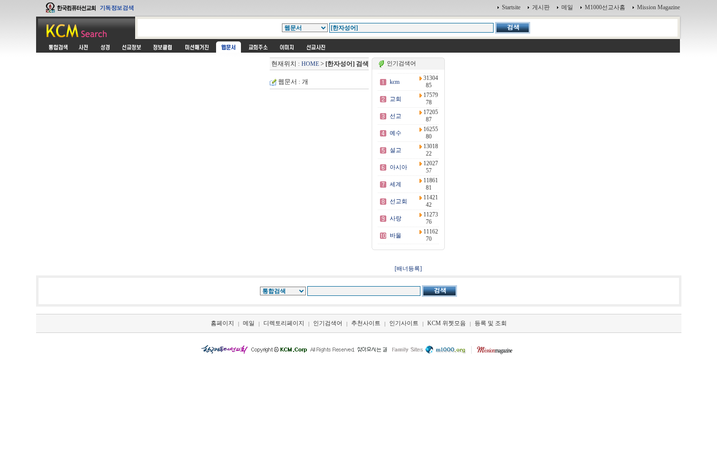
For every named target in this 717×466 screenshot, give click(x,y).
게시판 (541, 7)
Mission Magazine (658, 7)
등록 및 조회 (491, 323)
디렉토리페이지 (283, 323)
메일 (567, 7)
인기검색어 (327, 323)
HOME (310, 63)
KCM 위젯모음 (446, 323)
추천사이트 (365, 323)
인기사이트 (403, 323)
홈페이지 (222, 323)
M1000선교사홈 (605, 7)
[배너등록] (408, 268)
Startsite (511, 7)
